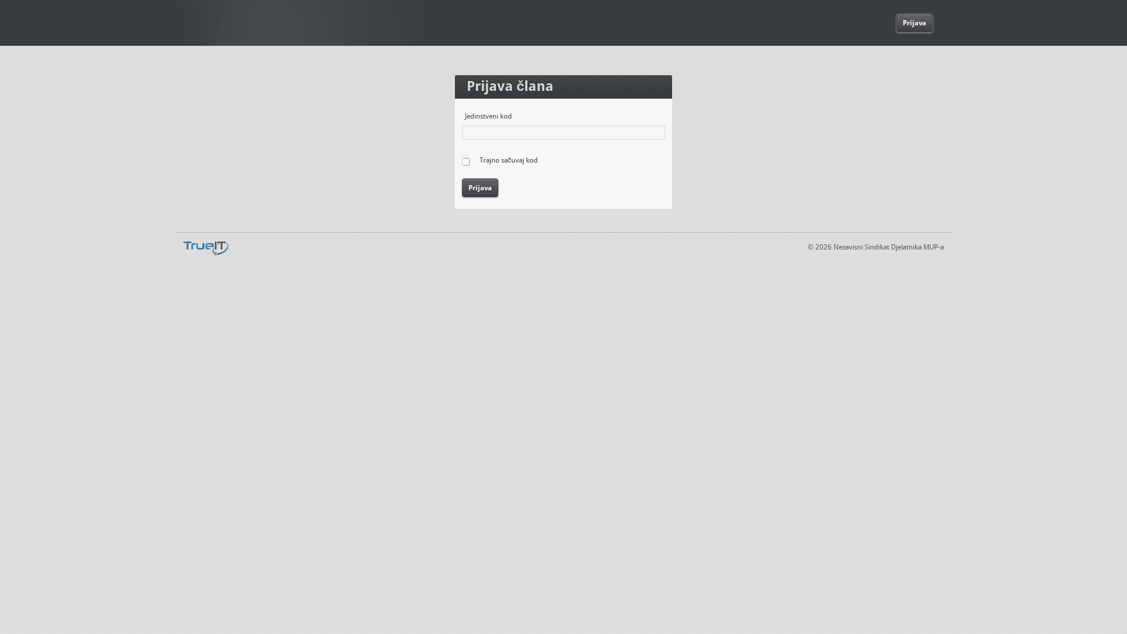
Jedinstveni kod (488, 116)
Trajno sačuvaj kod (509, 160)
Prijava (914, 23)
